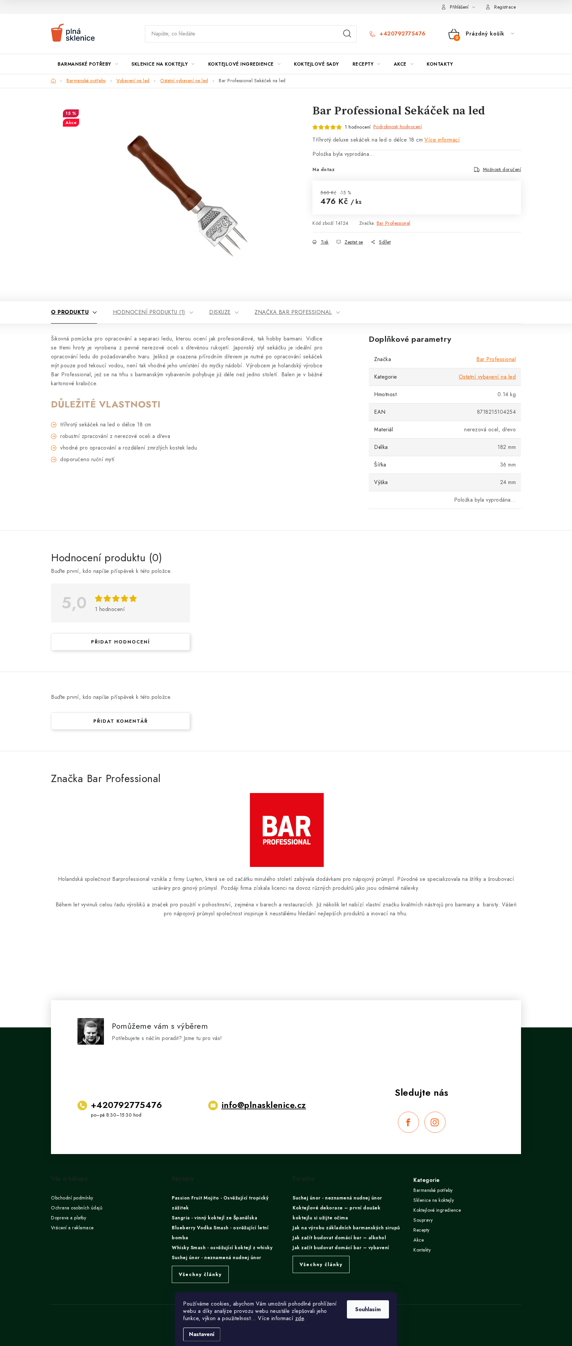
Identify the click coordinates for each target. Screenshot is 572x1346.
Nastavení (202, 1334)
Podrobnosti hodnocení (397, 126)
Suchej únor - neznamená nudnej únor (217, 1257)
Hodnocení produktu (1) (149, 312)
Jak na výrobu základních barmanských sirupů (346, 1227)
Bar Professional (393, 223)
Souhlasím (368, 1309)
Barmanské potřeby (433, 1190)
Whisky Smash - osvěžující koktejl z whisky (222, 1247)
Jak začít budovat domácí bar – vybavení (341, 1247)
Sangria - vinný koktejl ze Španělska (214, 1217)
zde (299, 1318)
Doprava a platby (68, 1217)
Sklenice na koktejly (433, 1200)
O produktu (70, 312)
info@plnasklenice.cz (263, 1105)
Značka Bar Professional (293, 312)
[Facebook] (408, 1122)
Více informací (442, 140)
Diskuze (220, 312)
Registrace (505, 7)
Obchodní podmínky (72, 1197)
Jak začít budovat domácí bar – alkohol (339, 1237)
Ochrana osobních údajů (76, 1207)
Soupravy (423, 1220)
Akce (418, 1240)
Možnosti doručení (502, 169)
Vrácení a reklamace (72, 1227)
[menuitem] (87, 64)
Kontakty (422, 1250)
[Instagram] (435, 1122)
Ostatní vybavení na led (487, 377)
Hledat (347, 33)
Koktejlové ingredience (437, 1210)
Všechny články (200, 1274)
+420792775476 (402, 34)
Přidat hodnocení (120, 642)
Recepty (421, 1230)
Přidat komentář (120, 721)
